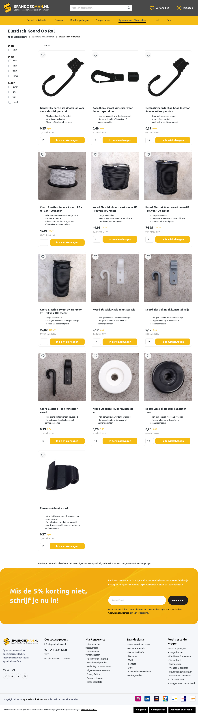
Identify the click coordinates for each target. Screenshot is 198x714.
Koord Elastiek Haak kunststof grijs (167, 309)
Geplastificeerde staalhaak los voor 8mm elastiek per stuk (167, 109)
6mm (15, 50)
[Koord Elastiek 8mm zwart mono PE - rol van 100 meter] (168, 176)
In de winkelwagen (67, 140)
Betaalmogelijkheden (96, 662)
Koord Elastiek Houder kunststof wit (113, 410)
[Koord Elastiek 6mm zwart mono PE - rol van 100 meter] (115, 176)
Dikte (11, 45)
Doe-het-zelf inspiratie (139, 644)
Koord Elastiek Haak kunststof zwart (59, 410)
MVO (130, 660)
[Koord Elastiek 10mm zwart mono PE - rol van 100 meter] (62, 278)
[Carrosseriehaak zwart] (62, 477)
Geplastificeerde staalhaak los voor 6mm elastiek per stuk (62, 109)
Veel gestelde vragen (177, 641)
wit (14, 97)
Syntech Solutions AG (35, 699)
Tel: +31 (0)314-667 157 (55, 652)
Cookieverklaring (94, 678)
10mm (15, 76)
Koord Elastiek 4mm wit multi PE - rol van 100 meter (61, 209)
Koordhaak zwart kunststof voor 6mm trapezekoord (113, 109)
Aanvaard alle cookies (182, 709)
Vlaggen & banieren (178, 668)
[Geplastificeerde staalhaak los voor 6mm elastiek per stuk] (62, 76)
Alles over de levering (97, 659)
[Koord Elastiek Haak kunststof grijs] (168, 278)
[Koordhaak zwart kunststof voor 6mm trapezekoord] (115, 76)
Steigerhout (175, 660)
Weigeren (141, 709)
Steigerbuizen (176, 652)
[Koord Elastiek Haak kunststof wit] (115, 278)
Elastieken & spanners (180, 656)
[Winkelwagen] (173, 5)
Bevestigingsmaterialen (180, 672)
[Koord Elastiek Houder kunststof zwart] (168, 377)
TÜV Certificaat (176, 679)
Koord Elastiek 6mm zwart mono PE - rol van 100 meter (115, 209)
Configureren (158, 709)
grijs (15, 92)
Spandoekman (136, 639)
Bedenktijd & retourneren (98, 666)
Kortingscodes (135, 675)
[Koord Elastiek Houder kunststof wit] (115, 377)
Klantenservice (95, 639)
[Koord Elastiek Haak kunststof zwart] (62, 377)
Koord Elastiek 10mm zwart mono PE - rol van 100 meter (61, 311)
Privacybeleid (172, 609)
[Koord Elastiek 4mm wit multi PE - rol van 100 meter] (62, 176)
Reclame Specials (136, 648)
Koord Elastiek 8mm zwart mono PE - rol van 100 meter (167, 209)
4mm (15, 60)
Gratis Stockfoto (94, 682)
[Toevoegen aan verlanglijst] (43, 55)
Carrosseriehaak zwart (54, 508)
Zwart (15, 87)
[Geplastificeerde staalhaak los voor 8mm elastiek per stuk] (168, 76)
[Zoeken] (128, 8)
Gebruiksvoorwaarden (118, 613)
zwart (15, 102)
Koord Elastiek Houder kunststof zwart (165, 410)
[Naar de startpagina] (26, 7)
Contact (132, 664)
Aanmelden (178, 600)
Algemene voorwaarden (98, 670)
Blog (130, 668)
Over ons (132, 656)
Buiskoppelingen (177, 648)
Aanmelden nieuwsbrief (139, 671)
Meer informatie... (89, 710)
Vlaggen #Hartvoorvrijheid (182, 683)
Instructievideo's (136, 652)
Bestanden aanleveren (180, 675)
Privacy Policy (93, 674)
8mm (15, 71)
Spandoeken (175, 664)
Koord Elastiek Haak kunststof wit (114, 309)
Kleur (11, 82)
